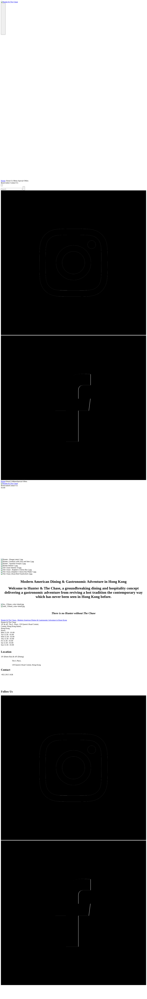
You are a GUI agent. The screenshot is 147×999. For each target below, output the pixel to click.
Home (3, 181)
